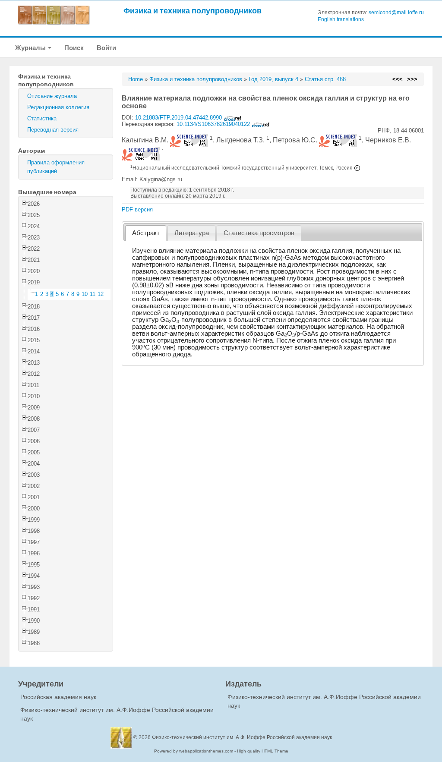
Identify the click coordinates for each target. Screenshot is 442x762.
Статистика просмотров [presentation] (259, 233)
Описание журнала (52, 96)
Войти (106, 48)
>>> (412, 79)
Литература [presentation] (191, 233)
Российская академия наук (58, 696)
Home (135, 79)
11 (92, 294)
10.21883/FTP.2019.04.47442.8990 (179, 117)
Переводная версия (53, 129)
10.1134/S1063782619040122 (214, 124)
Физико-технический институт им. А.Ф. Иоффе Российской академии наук (242, 737)
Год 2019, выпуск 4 (273, 79)
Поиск (74, 48)
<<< (397, 79)
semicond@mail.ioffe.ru (396, 12)
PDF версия (137, 209)
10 (85, 294)
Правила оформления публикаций (56, 166)
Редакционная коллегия (58, 107)
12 (101, 294)
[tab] (145, 233)
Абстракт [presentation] (146, 233)
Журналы (31, 48)
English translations (341, 19)
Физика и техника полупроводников (192, 11)
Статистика (42, 118)
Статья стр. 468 (325, 79)
